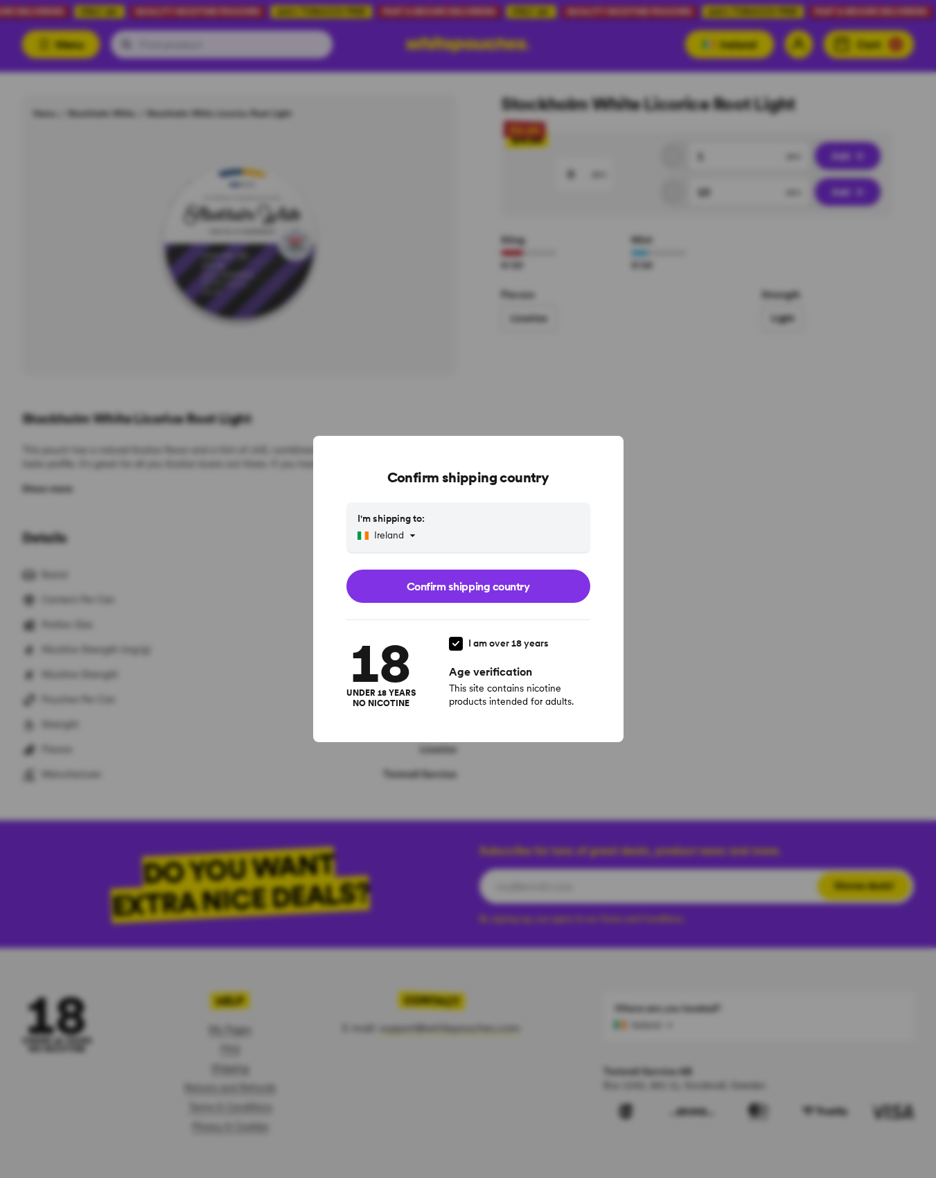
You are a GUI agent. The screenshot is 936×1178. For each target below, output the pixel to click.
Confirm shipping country (468, 586)
